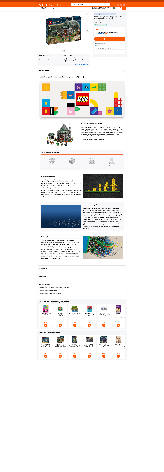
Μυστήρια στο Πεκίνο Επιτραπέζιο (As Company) (60, 314)
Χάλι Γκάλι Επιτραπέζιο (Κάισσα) (46, 314)
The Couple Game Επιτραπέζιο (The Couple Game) (89, 314)
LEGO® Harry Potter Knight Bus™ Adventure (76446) (104, 345)
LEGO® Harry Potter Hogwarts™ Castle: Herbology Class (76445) (60, 345)
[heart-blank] (118, 5)
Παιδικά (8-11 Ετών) (54, 290)
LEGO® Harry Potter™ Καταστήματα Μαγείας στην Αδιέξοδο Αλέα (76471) (89, 345)
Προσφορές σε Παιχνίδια (55, 293)
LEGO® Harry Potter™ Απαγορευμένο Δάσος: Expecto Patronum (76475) (46, 345)
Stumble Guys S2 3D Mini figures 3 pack (74, 314)
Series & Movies (58, 287)
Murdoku (118, 313)
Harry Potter (66, 287)
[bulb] (57, 5)
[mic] (109, 5)
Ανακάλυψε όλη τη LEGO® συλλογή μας (93, 139)
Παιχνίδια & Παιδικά (44, 290)
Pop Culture (43, 287)
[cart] (124, 5)
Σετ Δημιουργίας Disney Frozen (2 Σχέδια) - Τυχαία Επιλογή (104, 314)
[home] (42, 4)
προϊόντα (53, 5)
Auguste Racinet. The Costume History (118, 345)
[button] (122, 1)
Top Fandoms (50, 287)
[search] (73, 5)
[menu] (49, 5)
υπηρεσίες (61, 5)
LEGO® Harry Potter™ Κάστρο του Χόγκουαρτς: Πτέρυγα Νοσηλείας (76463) (74, 345)
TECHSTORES (101, 33)
